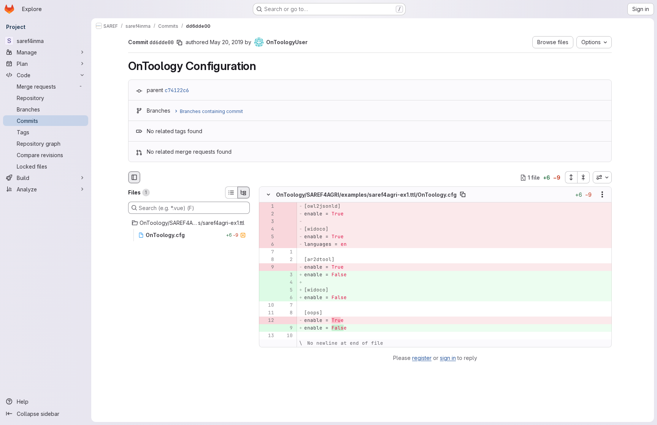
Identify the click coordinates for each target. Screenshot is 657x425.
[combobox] (602, 177)
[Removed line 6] (267, 244)
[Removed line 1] (267, 206)
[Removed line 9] (267, 267)
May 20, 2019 (226, 42)
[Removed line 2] (267, 214)
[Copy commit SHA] (179, 42)
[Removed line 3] (267, 222)
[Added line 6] (286, 298)
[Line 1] (286, 252)
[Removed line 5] (267, 237)
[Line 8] (267, 260)
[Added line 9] (286, 328)
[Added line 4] (286, 283)
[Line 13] (267, 336)
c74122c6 (177, 90)
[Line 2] (286, 260)
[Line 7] (267, 252)
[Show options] (602, 194)
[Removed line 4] (267, 229)
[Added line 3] (286, 275)
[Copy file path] (462, 194)
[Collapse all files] (584, 177)
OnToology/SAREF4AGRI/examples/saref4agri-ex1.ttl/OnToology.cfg (366, 194)
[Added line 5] (286, 290)
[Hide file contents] (268, 194)
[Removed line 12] (267, 321)
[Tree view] (244, 192)
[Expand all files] (571, 177)
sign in (448, 358)
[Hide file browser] (134, 177)
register (422, 358)
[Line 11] (267, 313)
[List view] (231, 192)
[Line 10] (267, 305)
